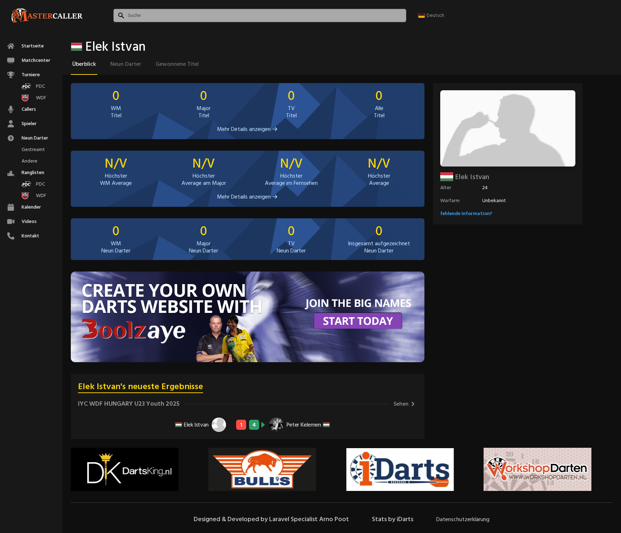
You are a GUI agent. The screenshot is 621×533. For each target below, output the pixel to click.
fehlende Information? (466, 213)
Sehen (401, 404)
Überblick (84, 64)
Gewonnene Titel (177, 64)
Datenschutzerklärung (462, 519)
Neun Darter (125, 64)
